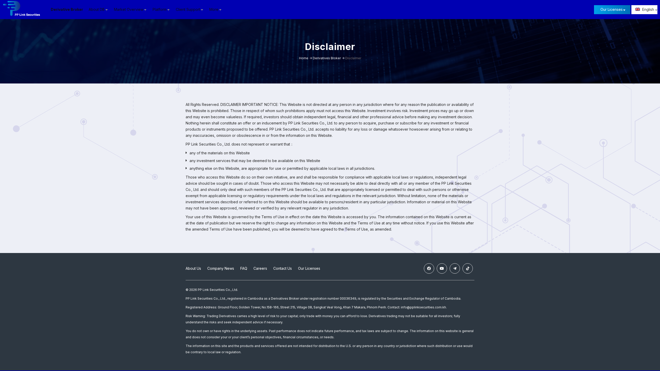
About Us (193, 268)
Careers (260, 268)
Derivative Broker (67, 9)
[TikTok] (468, 268)
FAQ (243, 268)
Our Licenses (611, 9)
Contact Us (282, 268)
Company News (220, 268)
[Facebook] (429, 268)
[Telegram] (455, 268)
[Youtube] (442, 268)
